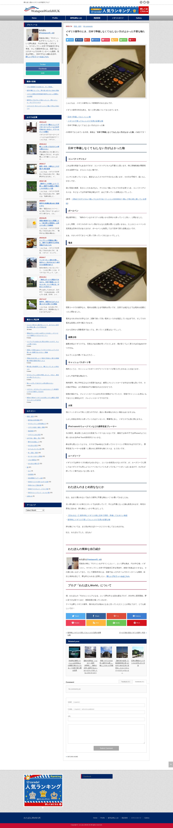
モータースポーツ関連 (35, 456)
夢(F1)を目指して (33, 442)
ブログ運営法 (32, 460)
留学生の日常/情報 (34, 420)
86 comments (88, 26)
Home (34, 18)
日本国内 (31, 474)
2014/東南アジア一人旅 (35, 478)
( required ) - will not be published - (81, 709)
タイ (29, 471)
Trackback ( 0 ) (125, 681)
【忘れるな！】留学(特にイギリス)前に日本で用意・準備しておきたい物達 (97, 515)
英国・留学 (77, 26)
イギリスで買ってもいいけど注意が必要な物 (85, 121)
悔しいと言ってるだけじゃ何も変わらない (40, 383)
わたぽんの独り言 (33, 463)
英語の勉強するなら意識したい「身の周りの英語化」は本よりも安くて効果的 (49, 223)
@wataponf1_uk (94, 559)
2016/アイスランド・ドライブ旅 (38, 489)
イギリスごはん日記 (34, 434)
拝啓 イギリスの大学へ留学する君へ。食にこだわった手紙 (106, 663)
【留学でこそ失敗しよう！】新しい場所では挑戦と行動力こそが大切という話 (49, 186)
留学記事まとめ (76, 18)
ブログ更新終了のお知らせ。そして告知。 (40, 87)
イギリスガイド (118, 18)
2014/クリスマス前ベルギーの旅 (38, 481)
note (42, 73)
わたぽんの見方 (33, 445)
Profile (55, 18)
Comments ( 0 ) (139, 681)
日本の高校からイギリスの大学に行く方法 (138, 663)
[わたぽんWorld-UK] (42, 14)
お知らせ (29, 496)
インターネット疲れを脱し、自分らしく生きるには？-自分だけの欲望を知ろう (49, 262)
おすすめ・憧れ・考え (34, 438)
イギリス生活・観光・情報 (36, 427)
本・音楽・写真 (33, 452)
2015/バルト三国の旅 (34, 485)
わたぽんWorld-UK (32, 818)
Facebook (43, 69)
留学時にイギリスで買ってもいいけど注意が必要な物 (89, 520)
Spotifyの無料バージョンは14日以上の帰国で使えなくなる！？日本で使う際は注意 (75, 665)
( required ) (74, 702)
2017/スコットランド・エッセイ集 (39, 492)
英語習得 (97, 18)
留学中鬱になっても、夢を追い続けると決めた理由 (43, 90)
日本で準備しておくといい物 (79, 117)
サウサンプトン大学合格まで (37, 423)
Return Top (171, 764)
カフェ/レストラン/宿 (34, 449)
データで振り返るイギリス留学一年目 (132, 633)
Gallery (139, 18)
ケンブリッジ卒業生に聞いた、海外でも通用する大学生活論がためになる (49, 242)
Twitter (43, 64)
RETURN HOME (73, 756)
